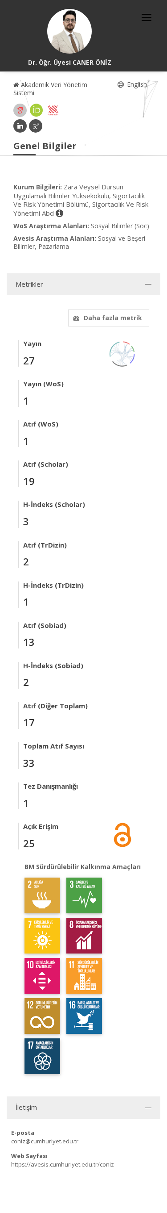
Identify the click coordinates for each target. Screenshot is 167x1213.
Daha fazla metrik (113, 318)
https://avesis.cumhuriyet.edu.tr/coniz (62, 1164)
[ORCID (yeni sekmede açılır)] (36, 110)
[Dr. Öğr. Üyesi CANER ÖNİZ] (69, 31)
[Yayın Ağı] (122, 353)
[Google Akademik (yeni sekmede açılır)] (20, 110)
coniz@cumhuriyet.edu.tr (44, 1141)
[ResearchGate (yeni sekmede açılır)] (35, 126)
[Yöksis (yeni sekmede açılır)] (53, 110)
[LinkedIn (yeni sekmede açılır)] (20, 126)
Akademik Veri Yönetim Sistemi (50, 88)
